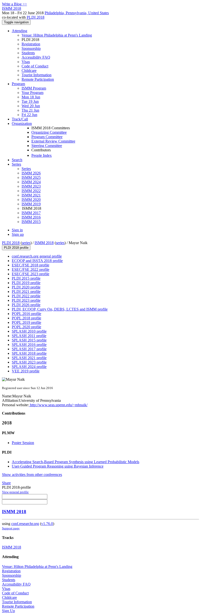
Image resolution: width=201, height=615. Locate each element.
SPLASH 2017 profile (29, 349)
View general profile (15, 492)
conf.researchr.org (25, 524)
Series (26, 169)
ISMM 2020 (31, 199)
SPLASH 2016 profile (29, 344)
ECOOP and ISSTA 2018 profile (37, 261)
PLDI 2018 (35, 17)
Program (18, 84)
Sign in (17, 230)
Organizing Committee (49, 132)
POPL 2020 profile (26, 327)
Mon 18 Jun (31, 97)
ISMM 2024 (31, 182)
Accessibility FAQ (36, 57)
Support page (11, 528)
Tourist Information (36, 75)
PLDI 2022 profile (26, 296)
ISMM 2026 (31, 173)
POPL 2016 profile (26, 314)
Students (28, 53)
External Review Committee (53, 141)
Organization (22, 123)
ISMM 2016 (31, 217)
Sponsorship (31, 48)
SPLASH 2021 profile (29, 358)
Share (6, 483)
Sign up (18, 234)
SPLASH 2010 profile (29, 331)
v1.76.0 (47, 524)
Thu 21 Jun (30, 110)
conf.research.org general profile (37, 256)
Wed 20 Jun (31, 106)
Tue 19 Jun (30, 101)
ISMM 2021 (31, 195)
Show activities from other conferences (32, 474)
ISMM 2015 (31, 222)
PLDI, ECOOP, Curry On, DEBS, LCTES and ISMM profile (60, 309)
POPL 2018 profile (26, 318)
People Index (41, 155)
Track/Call (20, 119)
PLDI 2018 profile (16, 247)
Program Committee (47, 137)
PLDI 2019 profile (26, 283)
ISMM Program (34, 88)
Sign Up (8, 611)
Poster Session (23, 443)
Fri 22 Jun (29, 115)
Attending (19, 31)
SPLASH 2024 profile (29, 367)
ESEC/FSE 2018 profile (30, 265)
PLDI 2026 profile (26, 305)
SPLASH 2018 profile (29, 353)
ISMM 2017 (31, 213)
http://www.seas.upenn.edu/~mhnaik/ (58, 405)
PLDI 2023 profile (26, 300)
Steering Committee (46, 146)
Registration (31, 44)
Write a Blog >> (14, 4)
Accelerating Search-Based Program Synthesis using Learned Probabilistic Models (75, 462)
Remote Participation (38, 79)
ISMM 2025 (31, 177)
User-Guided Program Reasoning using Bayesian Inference (57, 466)
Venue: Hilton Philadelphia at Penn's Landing (57, 35)
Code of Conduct (35, 66)
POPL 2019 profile (26, 322)
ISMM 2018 (44, 243)
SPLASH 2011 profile (29, 336)
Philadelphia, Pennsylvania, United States (77, 13)
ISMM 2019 (31, 204)
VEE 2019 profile (25, 371)
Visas (26, 62)
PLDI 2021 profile (26, 291)
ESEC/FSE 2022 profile (30, 269)
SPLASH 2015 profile (29, 340)
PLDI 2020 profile (26, 287)
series (26, 243)
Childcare (29, 70)
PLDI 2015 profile (26, 278)
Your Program (32, 93)
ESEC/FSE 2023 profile (30, 274)
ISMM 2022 (31, 191)
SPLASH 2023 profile (29, 362)
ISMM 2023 (31, 186)
